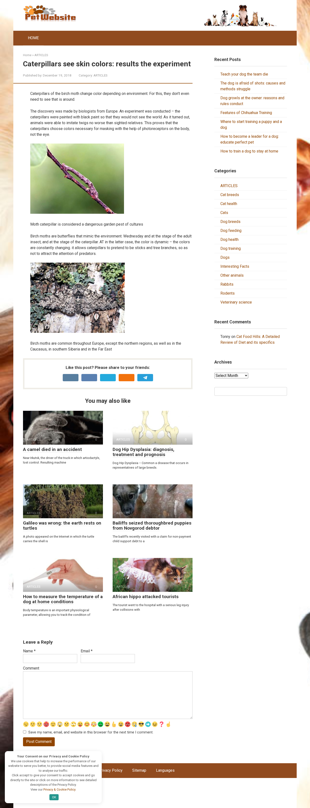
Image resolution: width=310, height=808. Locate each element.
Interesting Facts (234, 266)
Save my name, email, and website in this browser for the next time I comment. (90, 732)
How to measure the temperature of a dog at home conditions (63, 599)
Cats (224, 212)
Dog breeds (230, 221)
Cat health (228, 203)
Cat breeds (229, 194)
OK (54, 797)
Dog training (230, 248)
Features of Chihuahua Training (246, 112)
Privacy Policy (110, 770)
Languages (165, 770)
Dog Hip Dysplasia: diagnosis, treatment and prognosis (143, 452)
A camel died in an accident (52, 449)
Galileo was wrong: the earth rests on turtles (62, 525)
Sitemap (139, 770)
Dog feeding (230, 230)
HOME (33, 38)
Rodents (227, 293)
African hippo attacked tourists (145, 596)
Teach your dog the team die (244, 74)
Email (87, 651)
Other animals (232, 275)
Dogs (225, 257)
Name (29, 651)
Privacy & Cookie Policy (59, 789)
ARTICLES (100, 75)
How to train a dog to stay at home (249, 151)
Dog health (229, 239)
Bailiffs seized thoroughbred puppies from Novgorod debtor (152, 525)
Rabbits (226, 284)
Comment (31, 668)
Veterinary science (236, 302)
